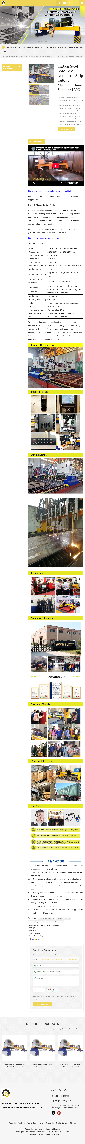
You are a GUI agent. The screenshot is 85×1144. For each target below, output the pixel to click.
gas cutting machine (64, 918)
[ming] (59, 1113)
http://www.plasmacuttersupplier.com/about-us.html (49, 191)
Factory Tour (31, 1123)
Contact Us (50, 1123)
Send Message (42, 1004)
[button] (39, 41)
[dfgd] (33, 939)
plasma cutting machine (47, 918)
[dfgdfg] (39, 939)
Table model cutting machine (9, 80)
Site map (73, 1123)
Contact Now (66, 129)
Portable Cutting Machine (8, 106)
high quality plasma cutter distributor (43, 238)
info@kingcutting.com (63, 1101)
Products (21, 1123)
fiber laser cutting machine (8, 93)
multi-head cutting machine (55, 922)
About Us (12, 1123)
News (41, 1123)
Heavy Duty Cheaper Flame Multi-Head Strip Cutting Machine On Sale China (42, 1066)
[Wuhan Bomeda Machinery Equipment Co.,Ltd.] (3, 3)
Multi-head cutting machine (25, 56)
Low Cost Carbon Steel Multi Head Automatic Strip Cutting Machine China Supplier (70, 1066)
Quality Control (61, 1123)
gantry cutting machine (36, 922)
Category (12, 56)
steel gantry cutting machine (9, 87)
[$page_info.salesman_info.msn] (30, 939)
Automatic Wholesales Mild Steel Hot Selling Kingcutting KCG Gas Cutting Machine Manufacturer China (14, 1066)
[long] (53, 1113)
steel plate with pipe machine (9, 74)
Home (6, 56)
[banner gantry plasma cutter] (42, 25)
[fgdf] (36, 939)
